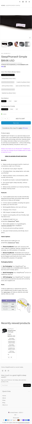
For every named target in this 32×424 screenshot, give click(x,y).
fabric (17, 221)
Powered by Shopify (24, 422)
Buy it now (16, 123)
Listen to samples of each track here (16, 156)
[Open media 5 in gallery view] (27, 44)
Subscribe (27, 385)
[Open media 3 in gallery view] (16, 44)
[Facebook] (2, 370)
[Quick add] (11, 357)
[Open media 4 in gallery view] (21, 44)
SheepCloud (11, 221)
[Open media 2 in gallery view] (10, 44)
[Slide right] (29, 44)
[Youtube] (8, 370)
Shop (3, 400)
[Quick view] (9, 357)
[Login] (23, 2)
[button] (19, 2)
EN (15, 415)
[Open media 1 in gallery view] (4, 44)
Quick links (6, 391)
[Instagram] (5, 370)
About (4, 398)
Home (3, 5)
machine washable (6, 225)
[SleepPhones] (2, 2)
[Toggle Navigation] (29, 2)
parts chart (7, 292)
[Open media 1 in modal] (16, 24)
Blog (3, 402)
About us (5, 405)
